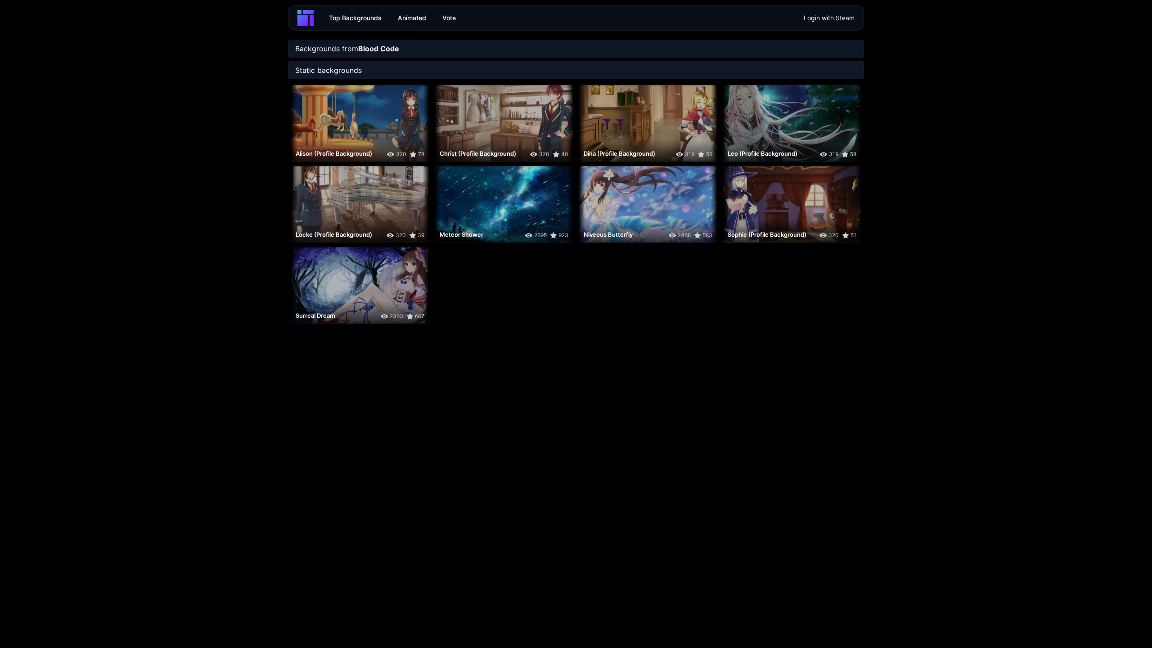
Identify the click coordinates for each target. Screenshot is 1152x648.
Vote (449, 18)
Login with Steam (829, 18)
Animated (412, 18)
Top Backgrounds (355, 18)
